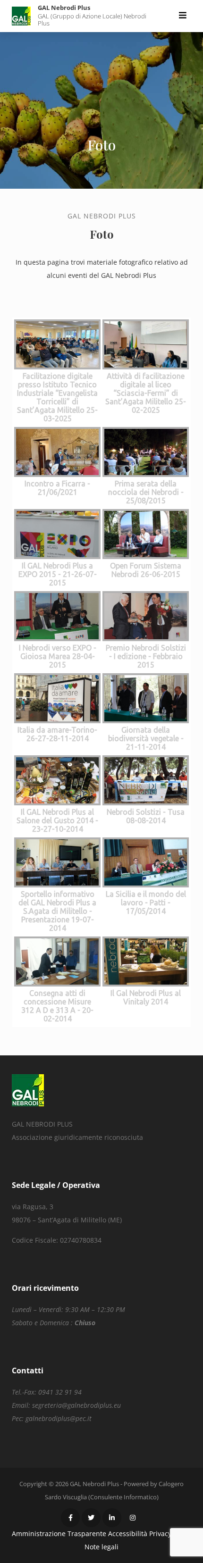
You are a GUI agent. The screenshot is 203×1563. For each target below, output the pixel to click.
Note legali (101, 1546)
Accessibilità (127, 1533)
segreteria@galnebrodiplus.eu (76, 1405)
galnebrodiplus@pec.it (58, 1418)
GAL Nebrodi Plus (64, 7)
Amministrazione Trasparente (59, 1533)
